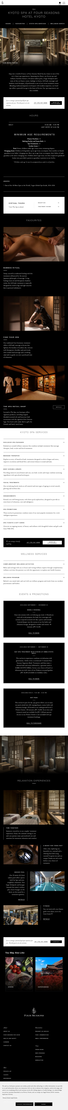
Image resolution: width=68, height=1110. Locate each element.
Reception (42, 202)
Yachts (5, 1074)
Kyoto (34, 9)
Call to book (34, 633)
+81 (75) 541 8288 (40, 103)
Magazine (38, 1056)
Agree (43, 1104)
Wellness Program (11, 577)
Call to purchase (34, 723)
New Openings (40, 1053)
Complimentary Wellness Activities (18, 564)
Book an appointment (56, 103)
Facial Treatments (11, 482)
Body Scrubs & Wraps (12, 469)
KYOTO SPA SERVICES (37, 23)
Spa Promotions (10, 509)
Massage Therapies (11, 455)
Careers (6, 1042)
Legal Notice (14, 1098)
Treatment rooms (44, 206)
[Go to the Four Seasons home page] (2, 2)
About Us (6, 1031)
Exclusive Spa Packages (13, 442)
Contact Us (7, 1045)
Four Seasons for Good (11, 1034)
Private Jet (7, 1071)
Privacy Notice (6, 1098)
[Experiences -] (49, 974)
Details (59, 407)
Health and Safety (9, 1038)
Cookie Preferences (24, 1104)
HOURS (8, 23)
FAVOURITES (20, 23)
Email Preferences (41, 1038)
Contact (56, 941)
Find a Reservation (42, 1034)
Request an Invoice (42, 1031)
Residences (7, 1078)
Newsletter (39, 1060)
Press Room (39, 1049)
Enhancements (9, 496)
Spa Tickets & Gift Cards (14, 522)
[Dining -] (19, 974)
